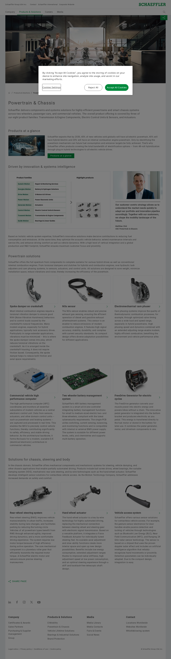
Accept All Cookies (117, 87)
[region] (85, 80)
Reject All (93, 87)
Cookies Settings (51, 87)
